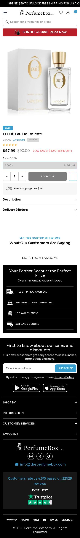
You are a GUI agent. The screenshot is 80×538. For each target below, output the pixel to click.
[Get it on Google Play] (26, 388)
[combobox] (40, 22)
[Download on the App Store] (55, 388)
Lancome (19, 139)
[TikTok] (49, 456)
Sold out (47, 176)
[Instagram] (31, 456)
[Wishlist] (61, 12)
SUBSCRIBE (65, 368)
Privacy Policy (64, 377)
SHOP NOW (58, 32)
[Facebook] (40, 456)
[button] (10, 145)
